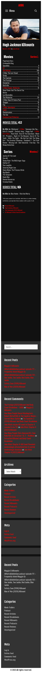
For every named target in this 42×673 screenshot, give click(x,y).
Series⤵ (34, 57)
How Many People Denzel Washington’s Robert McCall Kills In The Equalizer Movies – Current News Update (20, 416)
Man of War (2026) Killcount (14, 386)
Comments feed (10, 537)
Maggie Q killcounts (11, 365)
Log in (6, 530)
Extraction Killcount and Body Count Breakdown (17, 439)
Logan (5, 109)
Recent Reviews (10, 509)
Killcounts (16, 208)
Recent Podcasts (10, 506)
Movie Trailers (9, 490)
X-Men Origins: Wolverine (11, 88)
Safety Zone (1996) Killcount (15, 383)
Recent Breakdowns (11, 499)
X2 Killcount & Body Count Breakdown (15, 212)
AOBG (21, 5)
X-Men (22, 129)
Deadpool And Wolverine (11, 117)
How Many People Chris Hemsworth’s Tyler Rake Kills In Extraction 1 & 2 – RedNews (20, 434)
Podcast (7, 493)
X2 (4, 68)
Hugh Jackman (9, 208)
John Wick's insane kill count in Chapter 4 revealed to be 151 (19, 426)
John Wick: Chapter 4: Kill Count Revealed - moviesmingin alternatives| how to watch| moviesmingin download (20, 447)
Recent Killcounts (9, 206)
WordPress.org (10, 540)
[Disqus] (21, 248)
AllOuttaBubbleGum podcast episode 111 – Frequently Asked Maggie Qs (20, 370)
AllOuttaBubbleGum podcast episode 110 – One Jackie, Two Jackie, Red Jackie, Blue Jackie (20, 377)
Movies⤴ (34, 151)
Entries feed (8, 534)
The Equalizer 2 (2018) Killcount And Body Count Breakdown (20, 420)
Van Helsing (6, 70)
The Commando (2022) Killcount (13, 210)
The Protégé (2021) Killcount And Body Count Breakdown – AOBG (18, 406)
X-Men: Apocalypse (9, 107)
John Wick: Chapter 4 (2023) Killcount (18, 451)
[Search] (36, 10)
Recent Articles (10, 496)
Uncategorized (9, 512)
